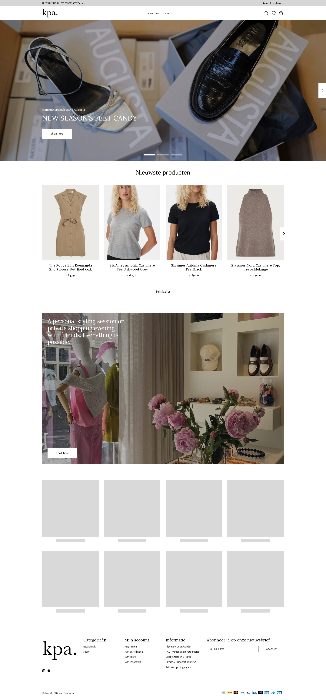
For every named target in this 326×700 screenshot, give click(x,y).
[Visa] (242, 693)
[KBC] (273, 693)
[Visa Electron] (254, 693)
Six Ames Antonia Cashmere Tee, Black (193, 267)
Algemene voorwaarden (178, 646)
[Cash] (223, 693)
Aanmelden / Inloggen (273, 3)
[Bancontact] (248, 693)
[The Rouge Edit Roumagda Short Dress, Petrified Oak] (70, 222)
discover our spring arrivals (155, 133)
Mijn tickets (130, 656)
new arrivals (153, 13)
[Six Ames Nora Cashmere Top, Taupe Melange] (255, 222)
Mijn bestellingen (134, 651)
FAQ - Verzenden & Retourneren (183, 651)
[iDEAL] (229, 693)
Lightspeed (79, 693)
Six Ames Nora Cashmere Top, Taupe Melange (255, 267)
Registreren (131, 646)
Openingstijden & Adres (178, 656)
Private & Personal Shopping (181, 662)
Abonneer (271, 648)
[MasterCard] (236, 693)
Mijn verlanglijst (133, 662)
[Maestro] (260, 693)
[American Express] (266, 693)
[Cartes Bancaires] (279, 693)
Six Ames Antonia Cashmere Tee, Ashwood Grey (132, 267)
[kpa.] (50, 13)
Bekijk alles (163, 291)
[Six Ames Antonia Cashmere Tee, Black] (194, 222)
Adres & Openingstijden (178, 667)
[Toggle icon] (266, 13)
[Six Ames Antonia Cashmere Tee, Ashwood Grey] (132, 222)
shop (86, 651)
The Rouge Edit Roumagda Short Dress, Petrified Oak (70, 267)
